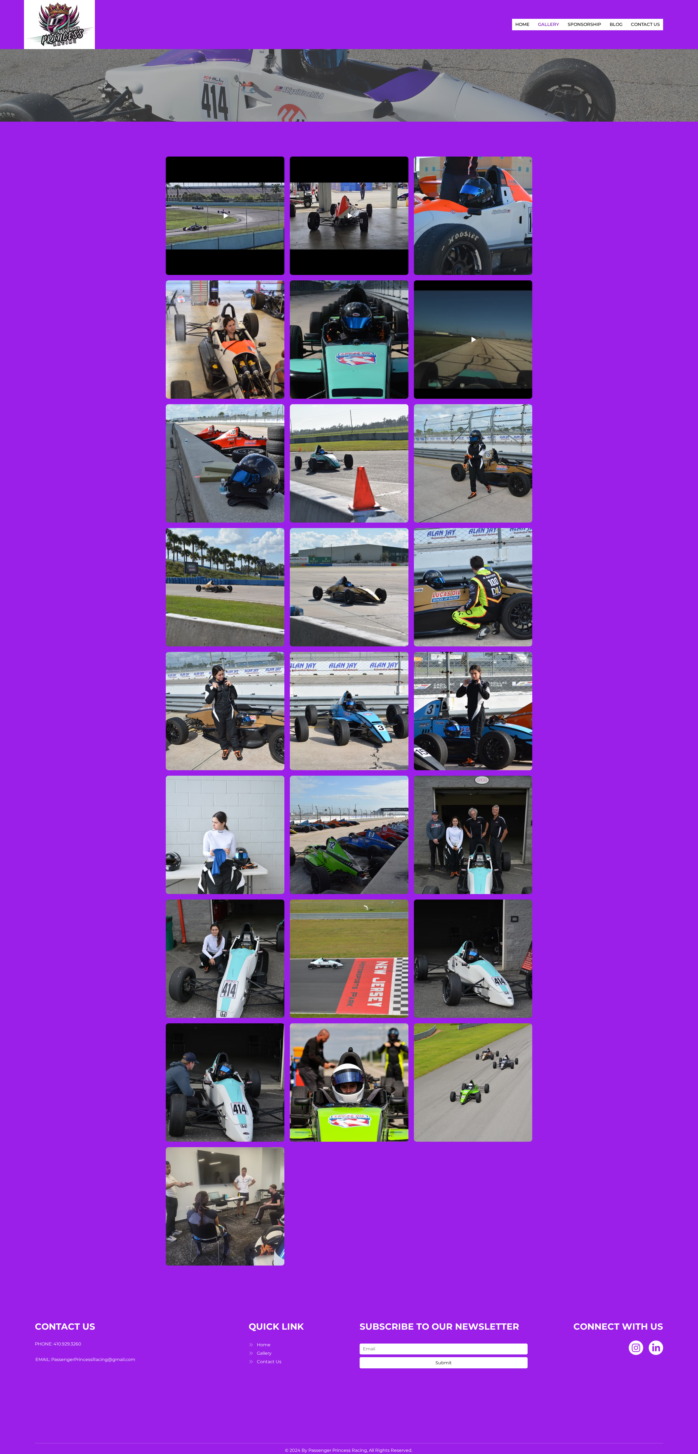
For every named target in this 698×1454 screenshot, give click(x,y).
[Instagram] (636, 1348)
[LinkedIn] (656, 1348)
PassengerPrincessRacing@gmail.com (93, 1359)
